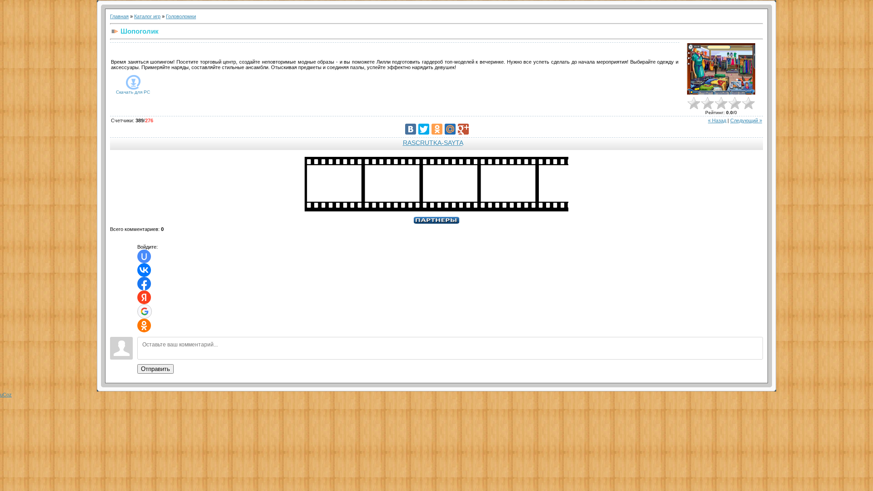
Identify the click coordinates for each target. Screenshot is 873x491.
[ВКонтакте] (410, 129)
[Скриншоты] (721, 69)
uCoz (6, 394)
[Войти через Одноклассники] (144, 325)
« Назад (717, 120)
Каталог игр (147, 16)
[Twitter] (423, 129)
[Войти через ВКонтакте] (144, 270)
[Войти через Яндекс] (144, 297)
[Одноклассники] (436, 129)
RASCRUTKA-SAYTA (433, 142)
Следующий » (746, 120)
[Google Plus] (463, 129)
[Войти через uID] (144, 256)
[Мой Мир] (450, 129)
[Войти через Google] (144, 311)
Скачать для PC (133, 92)
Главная (119, 16)
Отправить (155, 369)
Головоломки (181, 16)
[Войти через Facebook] (144, 284)
